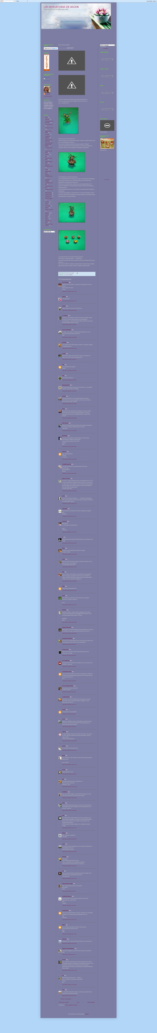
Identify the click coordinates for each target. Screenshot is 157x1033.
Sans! (63, 989)
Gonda (63, 769)
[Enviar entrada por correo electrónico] (77, 273)
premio (47, 207)
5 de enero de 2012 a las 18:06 (69, 984)
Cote (63, 364)
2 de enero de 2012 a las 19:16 (69, 370)
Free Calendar (106, 179)
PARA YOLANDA (48, 198)
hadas (46, 169)
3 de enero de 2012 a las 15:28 (69, 786)
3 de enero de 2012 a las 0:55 (69, 680)
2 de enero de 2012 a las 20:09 (69, 430)
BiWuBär (64, 610)
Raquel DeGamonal (66, 627)
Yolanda (64, 396)
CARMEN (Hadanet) (66, 464)
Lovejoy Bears (65, 910)
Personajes (47, 206)
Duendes (64, 856)
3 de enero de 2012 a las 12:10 (69, 764)
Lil (62, 537)
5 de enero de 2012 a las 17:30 (69, 970)
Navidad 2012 (48, 194)
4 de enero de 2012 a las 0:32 (69, 891)
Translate (105, 48)
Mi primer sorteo (49, 189)
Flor (63, 975)
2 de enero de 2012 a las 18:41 (69, 324)
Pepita (63, 595)
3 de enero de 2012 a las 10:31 (69, 750)
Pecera (46, 204)
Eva (63, 871)
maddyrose (65, 791)
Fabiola (63, 833)
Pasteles (47, 202)
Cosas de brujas (49, 124)
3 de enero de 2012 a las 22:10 (69, 866)
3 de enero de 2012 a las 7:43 (69, 704)
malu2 (63, 559)
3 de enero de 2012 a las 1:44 (69, 692)
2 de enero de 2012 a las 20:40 (69, 459)
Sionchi (63, 709)
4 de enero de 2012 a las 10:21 (69, 919)
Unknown (64, 451)
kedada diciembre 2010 (48, 175)
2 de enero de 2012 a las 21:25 (69, 532)
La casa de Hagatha (68, 274)
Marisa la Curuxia (66, 478)
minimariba (64, 508)
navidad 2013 (48, 196)
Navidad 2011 (48, 192)
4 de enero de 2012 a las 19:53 (69, 943)
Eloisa (63, 496)
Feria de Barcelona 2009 (48, 165)
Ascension (47, 94)
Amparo (64, 731)
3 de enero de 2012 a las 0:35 (69, 655)
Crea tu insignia (47, 80)
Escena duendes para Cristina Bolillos (49, 144)
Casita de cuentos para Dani (49, 122)
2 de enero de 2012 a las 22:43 (69, 567)
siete (63, 375)
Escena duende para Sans (48, 140)
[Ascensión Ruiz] (44, 79)
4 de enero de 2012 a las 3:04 (69, 905)
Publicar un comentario (66, 999)
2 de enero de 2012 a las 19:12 (69, 359)
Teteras (47, 219)
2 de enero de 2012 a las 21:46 (69, 554)
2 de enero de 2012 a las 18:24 (69, 310)
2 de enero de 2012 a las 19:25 (69, 380)
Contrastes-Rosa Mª (66, 671)
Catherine (64, 939)
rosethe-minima (66, 697)
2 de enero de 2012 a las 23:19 (69, 622)
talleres (47, 215)
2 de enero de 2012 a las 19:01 (69, 348)
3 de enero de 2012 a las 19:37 (69, 839)
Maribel (64, 306)
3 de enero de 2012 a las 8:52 (69, 726)
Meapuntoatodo (66, 385)
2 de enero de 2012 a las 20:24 (69, 446)
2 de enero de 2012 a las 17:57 (69, 301)
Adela (63, 409)
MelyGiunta (64, 435)
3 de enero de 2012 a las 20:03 (69, 851)
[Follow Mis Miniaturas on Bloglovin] (51, 49)
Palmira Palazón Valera (67, 883)
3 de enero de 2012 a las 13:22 (69, 774)
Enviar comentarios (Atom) (71, 1005)
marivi (63, 844)
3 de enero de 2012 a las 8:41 (69, 714)
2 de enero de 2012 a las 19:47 (69, 391)
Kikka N (63, 924)
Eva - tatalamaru (66, 660)
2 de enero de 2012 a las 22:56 (69, 581)
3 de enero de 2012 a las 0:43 (69, 666)
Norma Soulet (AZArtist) (67, 686)
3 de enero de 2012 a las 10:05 (69, 741)
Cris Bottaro (65, 315)
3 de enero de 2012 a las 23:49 (69, 878)
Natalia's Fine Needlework (68, 948)
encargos (47, 134)
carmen (64, 746)
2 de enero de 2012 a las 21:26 (69, 543)
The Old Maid (65, 282)
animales (47, 119)
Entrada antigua (91, 1002)
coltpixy (64, 296)
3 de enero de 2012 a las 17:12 (69, 828)
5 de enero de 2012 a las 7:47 (69, 954)
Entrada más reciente (64, 1002)
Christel (64, 959)
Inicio (78, 1002)
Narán (63, 755)
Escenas (47, 154)
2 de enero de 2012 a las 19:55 (69, 403)
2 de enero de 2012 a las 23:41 (69, 633)
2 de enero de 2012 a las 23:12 (69, 605)
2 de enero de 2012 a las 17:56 (69, 291)
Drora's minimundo (66, 329)
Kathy (63, 586)
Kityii (63, 572)
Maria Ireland (65, 423)
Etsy (46, 156)
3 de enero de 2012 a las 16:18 (69, 797)
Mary (63, 815)
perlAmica (64, 521)
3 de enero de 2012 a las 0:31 (69, 644)
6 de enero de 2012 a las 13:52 (69, 995)
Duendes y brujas (49, 128)
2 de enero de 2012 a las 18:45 (69, 337)
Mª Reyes (64, 342)
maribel (64, 353)
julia (63, 779)
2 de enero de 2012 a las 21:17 (69, 516)
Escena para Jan (48, 147)
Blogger (87, 1014)
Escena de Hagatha (47, 137)
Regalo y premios (49, 209)
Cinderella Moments (67, 896)
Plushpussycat (65, 649)
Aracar (63, 719)
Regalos (47, 213)
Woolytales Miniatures (67, 638)
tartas (46, 217)
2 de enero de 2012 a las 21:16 (69, 503)
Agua (46, 117)
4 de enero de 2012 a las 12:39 (69, 934)
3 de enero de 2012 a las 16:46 (69, 810)
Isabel (63, 803)
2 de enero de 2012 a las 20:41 (69, 473)
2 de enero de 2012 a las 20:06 (69, 418)
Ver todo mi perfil (48, 96)
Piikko (63, 548)
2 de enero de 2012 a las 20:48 (69, 491)
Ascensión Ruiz (47, 77)
